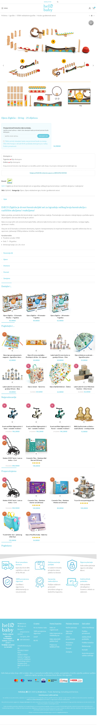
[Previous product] (89, 16)
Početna (4, 16)
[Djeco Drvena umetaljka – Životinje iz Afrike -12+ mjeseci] (36, 342)
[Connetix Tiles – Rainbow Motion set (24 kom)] (60, 488)
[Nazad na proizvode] (92, 16)
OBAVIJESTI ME (43, 136)
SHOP (36, 637)
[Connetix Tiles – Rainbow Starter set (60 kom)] (36, 488)
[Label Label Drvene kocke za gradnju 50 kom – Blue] (12, 374)
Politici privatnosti (9, 146)
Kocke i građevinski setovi (46, 16)
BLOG (36, 640)
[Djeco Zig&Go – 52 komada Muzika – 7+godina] (12, 303)
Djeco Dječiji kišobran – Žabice (60, 387)
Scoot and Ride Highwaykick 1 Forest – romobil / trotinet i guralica (60, 428)
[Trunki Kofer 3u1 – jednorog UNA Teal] (12, 522)
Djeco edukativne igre (33, 190)
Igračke (12, 16)
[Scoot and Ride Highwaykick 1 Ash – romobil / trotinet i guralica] (36, 414)
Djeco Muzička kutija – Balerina (36, 535)
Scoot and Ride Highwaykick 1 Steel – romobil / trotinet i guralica (12, 428)
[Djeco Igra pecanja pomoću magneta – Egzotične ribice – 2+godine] (12, 342)
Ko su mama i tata (40, 628)
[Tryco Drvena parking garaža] (84, 488)
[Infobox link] (16, 566)
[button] (3, 65)
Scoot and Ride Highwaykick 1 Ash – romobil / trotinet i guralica (36, 428)
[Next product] (94, 16)
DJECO (3, 186)
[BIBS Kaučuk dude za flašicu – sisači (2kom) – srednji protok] (84, 414)
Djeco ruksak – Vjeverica (36, 387)
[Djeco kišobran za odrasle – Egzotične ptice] (84, 342)
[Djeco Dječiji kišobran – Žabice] (60, 374)
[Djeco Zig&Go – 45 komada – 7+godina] (36, 303)
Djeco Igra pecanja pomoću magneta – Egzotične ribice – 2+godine (12, 357)
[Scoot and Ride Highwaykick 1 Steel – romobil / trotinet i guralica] (12, 414)
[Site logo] (48, 8)
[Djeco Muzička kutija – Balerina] (36, 522)
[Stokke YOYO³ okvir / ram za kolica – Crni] (12, 445)
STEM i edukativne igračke (26, 16)
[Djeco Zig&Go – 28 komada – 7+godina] (60, 303)
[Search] (57, 2)
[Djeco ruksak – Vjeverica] (36, 374)
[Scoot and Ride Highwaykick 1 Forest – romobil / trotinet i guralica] (60, 414)
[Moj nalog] (90, 8)
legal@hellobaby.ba (63, 712)
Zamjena (69, 652)
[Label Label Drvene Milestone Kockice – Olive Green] (84, 374)
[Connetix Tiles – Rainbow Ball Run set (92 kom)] (36, 445)
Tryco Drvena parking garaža (84, 500)
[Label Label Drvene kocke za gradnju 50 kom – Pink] (60, 342)
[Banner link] (8, 628)
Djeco (22, 190)
